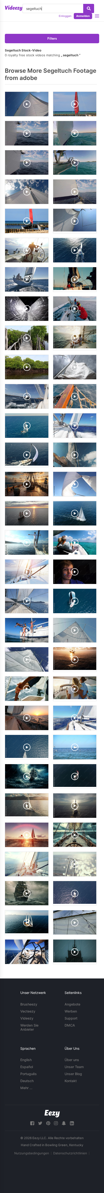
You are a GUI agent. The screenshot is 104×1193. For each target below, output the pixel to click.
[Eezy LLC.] (52, 1113)
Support (71, 1018)
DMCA (70, 1025)
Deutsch (27, 1081)
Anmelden (83, 16)
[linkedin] (72, 1123)
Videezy (26, 1018)
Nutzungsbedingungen (31, 1153)
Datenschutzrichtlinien (70, 1153)
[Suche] (88, 8)
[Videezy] (13, 8)
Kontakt (71, 1081)
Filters (52, 38)
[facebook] (32, 1123)
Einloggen (65, 16)
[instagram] (56, 1123)
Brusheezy (28, 1004)
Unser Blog (73, 1074)
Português (28, 1074)
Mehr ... (26, 1088)
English (26, 1060)
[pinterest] (48, 1123)
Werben (71, 1011)
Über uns (72, 1060)
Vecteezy (27, 1011)
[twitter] (40, 1123)
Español (26, 1067)
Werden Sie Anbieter (29, 1027)
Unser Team (74, 1067)
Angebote (72, 1004)
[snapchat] (64, 1123)
